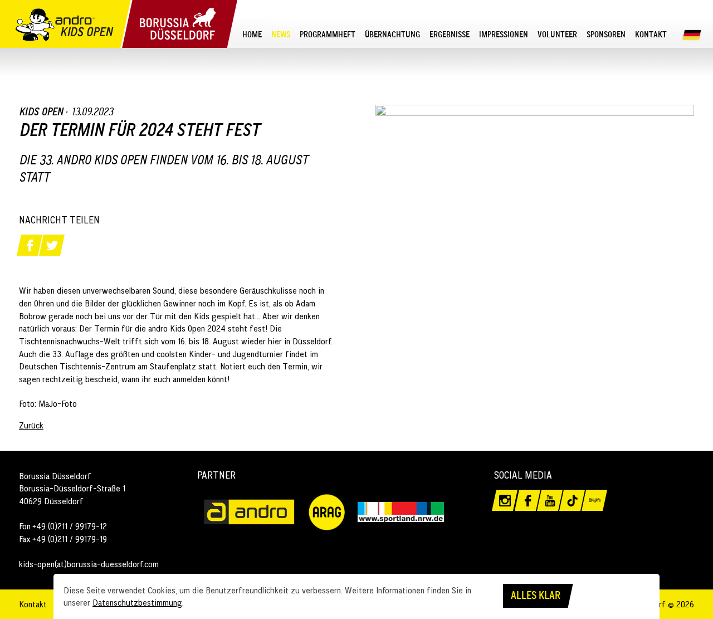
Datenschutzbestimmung (137, 602)
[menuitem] (252, 34)
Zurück (31, 425)
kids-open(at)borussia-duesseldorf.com (89, 563)
